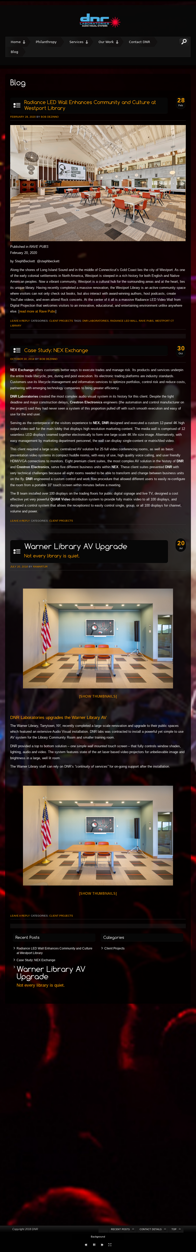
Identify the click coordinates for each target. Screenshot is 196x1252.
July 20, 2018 (19, 566)
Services (76, 42)
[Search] (184, 41)
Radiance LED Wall (123, 320)
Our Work (106, 42)
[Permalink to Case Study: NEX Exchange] (89, 350)
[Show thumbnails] (98, 696)
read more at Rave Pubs (37, 311)
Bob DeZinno (50, 116)
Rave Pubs (146, 320)
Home (16, 42)
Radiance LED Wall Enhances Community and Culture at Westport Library (54, 951)
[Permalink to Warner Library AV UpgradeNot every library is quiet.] (89, 551)
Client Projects (61, 320)
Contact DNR (139, 42)
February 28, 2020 (23, 116)
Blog (14, 52)
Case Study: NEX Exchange (36, 960)
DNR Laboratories (95, 320)
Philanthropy (46, 42)
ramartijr (40, 566)
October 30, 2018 (22, 359)
